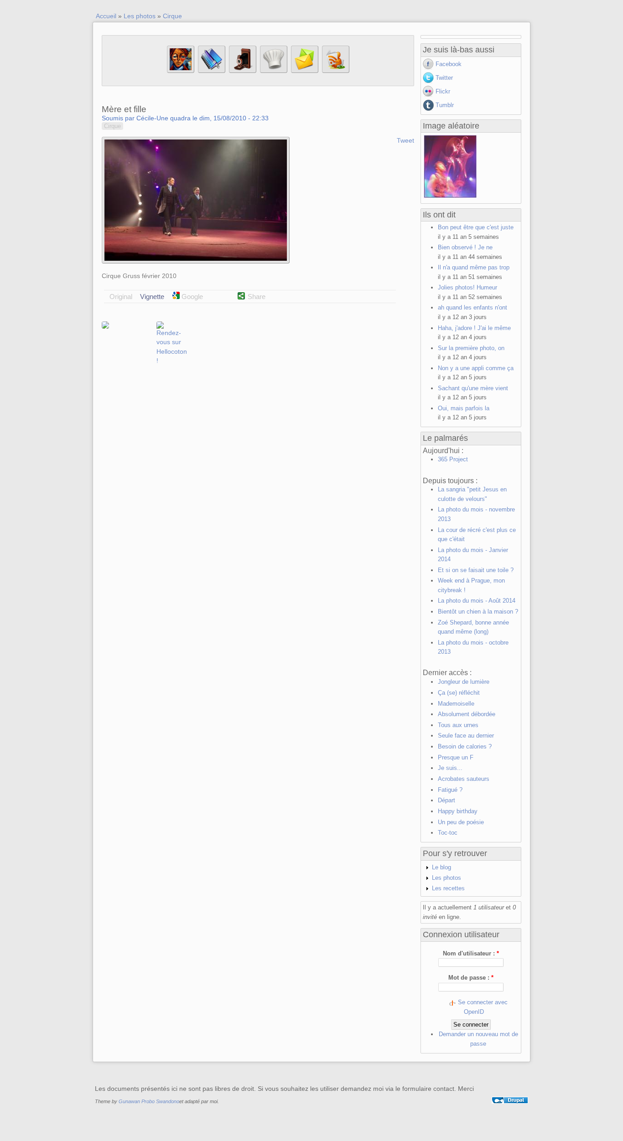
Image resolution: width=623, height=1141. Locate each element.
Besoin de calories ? (465, 746)
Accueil (106, 16)
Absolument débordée (466, 714)
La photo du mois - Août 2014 (476, 600)
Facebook (449, 64)
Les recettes (448, 888)
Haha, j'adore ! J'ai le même (474, 328)
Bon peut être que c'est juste (476, 227)
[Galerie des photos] (242, 70)
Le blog (441, 867)
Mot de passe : (470, 977)
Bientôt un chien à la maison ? (478, 611)
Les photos (140, 16)
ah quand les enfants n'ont (472, 307)
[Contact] (304, 70)
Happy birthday (458, 811)
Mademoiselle (456, 703)
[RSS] (335, 70)
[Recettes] (273, 70)
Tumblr (445, 105)
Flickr (443, 91)
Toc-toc (447, 832)
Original (120, 296)
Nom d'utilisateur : (471, 953)
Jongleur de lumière (463, 681)
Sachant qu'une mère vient (473, 388)
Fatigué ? (450, 789)
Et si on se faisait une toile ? (476, 570)
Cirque (172, 16)
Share (256, 296)
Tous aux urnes (458, 725)
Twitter (444, 77)
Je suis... (450, 767)
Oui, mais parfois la (463, 408)
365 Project (453, 459)
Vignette (152, 296)
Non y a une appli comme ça (476, 368)
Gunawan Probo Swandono (149, 1101)
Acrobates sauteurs (463, 778)
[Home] (180, 70)
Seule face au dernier (466, 735)
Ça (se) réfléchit (459, 692)
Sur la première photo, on (471, 348)
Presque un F (455, 757)
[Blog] (211, 70)
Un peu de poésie (461, 822)
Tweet (405, 140)
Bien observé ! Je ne (465, 247)
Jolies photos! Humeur (467, 287)
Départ (446, 800)
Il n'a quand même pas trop (473, 267)
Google (191, 296)
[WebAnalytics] (510, 1111)
